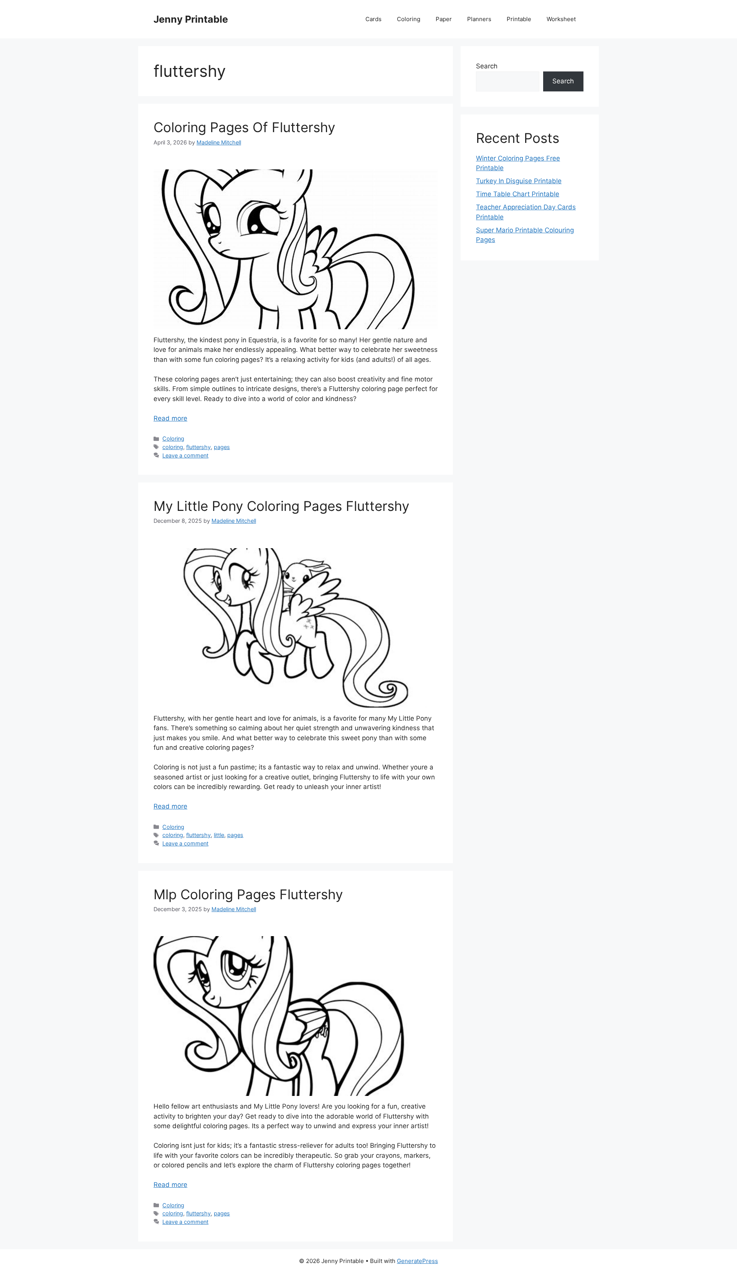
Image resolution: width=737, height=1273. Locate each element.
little (219, 835)
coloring (172, 447)
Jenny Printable (191, 19)
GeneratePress (417, 1261)
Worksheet (561, 19)
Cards (373, 19)
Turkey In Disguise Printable (519, 181)
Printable (519, 19)
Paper (444, 19)
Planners (479, 19)
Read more (170, 418)
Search (486, 66)
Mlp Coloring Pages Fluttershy (248, 894)
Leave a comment (185, 455)
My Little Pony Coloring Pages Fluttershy (281, 506)
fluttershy (198, 447)
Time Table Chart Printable (517, 194)
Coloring (408, 19)
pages (222, 447)
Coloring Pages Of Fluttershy (244, 127)
